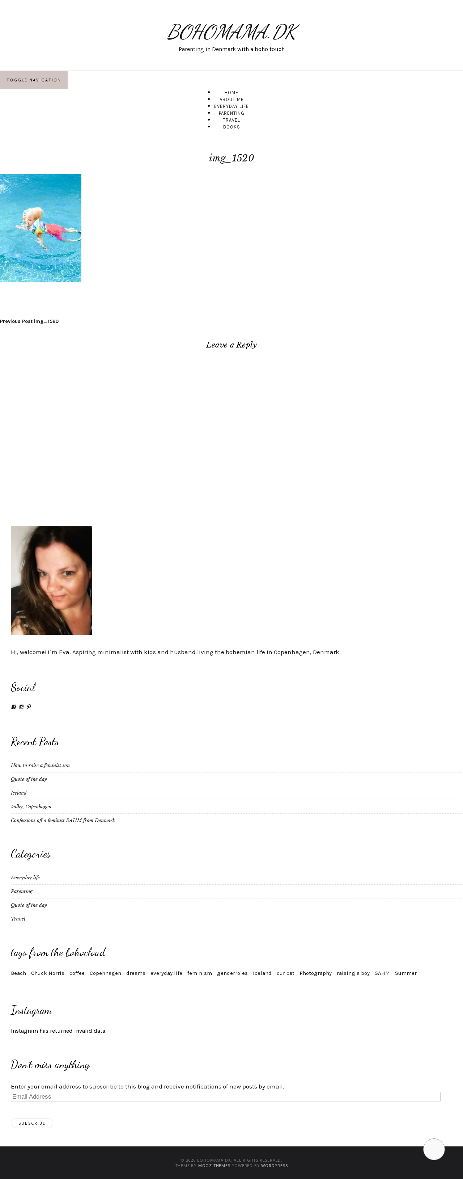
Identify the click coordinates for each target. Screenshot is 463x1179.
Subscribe (32, 1123)
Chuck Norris (47, 973)
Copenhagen (105, 973)
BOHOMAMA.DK (231, 31)
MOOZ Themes (214, 1165)
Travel (18, 919)
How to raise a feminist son (40, 765)
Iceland (19, 793)
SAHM (382, 973)
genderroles (232, 973)
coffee (77, 973)
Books (231, 127)
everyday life (166, 973)
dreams (135, 973)
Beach (18, 973)
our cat (285, 973)
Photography (316, 973)
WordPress (274, 1165)
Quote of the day (29, 779)
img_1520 (29, 321)
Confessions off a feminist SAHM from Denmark (63, 820)
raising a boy (353, 973)
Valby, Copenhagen (31, 807)
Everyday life (25, 878)
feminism (199, 973)
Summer (406, 973)
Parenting (22, 891)
